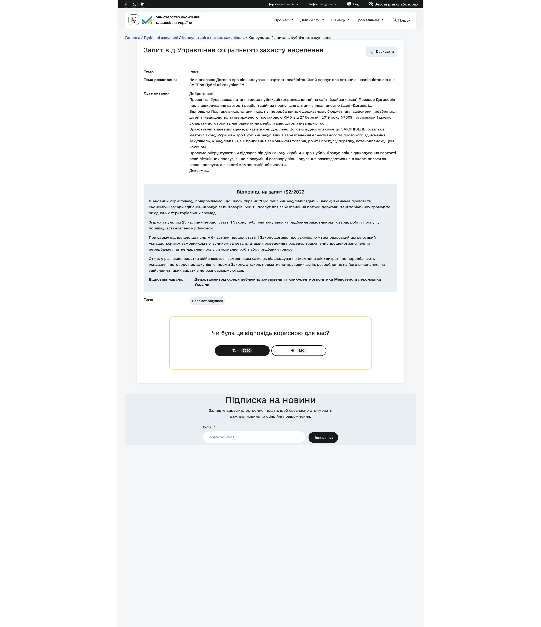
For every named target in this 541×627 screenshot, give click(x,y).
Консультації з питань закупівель (213, 38)
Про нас (282, 20)
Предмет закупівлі (207, 301)
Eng (356, 4)
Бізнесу (338, 20)
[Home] (164, 20)
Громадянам (368, 20)
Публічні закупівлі (161, 38)
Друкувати (385, 51)
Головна (132, 38)
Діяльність (310, 20)
